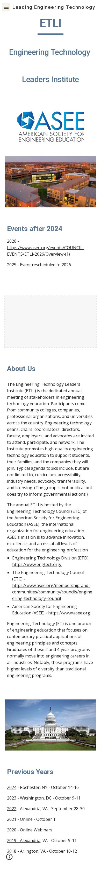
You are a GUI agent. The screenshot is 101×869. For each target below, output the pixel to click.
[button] (6, 7)
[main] (50, 55)
